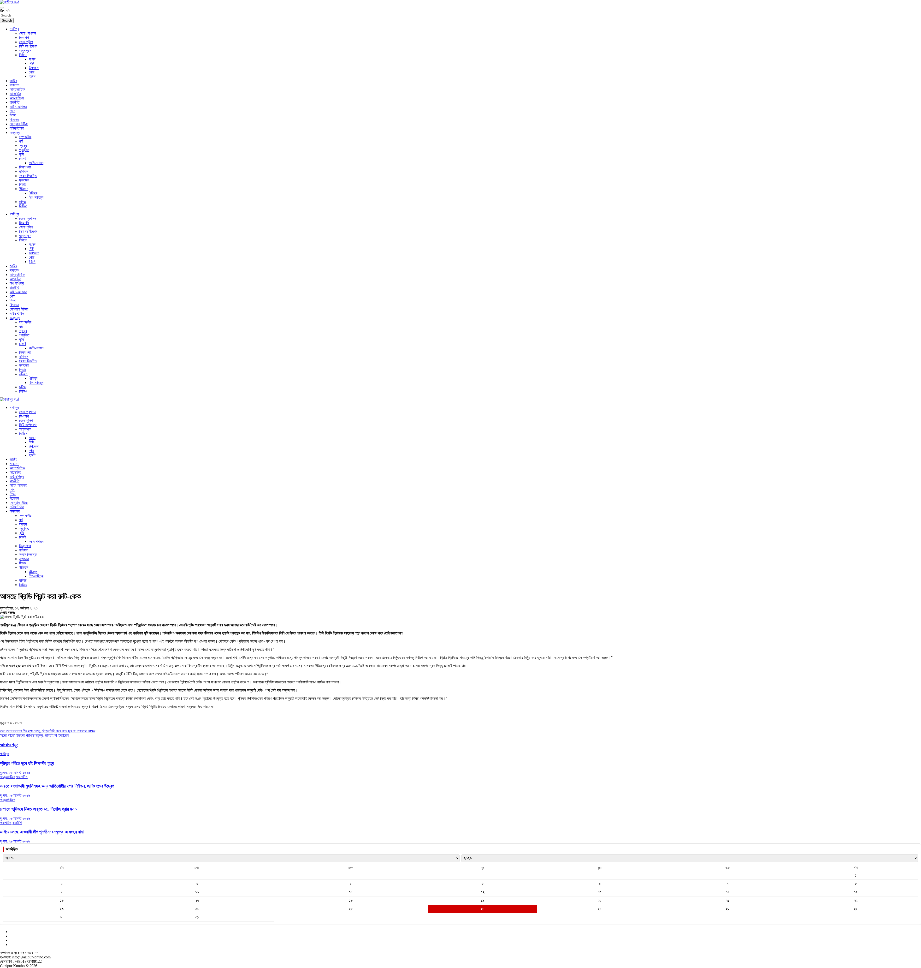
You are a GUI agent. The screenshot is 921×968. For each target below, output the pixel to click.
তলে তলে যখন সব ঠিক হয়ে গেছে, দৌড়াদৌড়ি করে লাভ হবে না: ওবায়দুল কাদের (47, 731)
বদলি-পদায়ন (36, 163)
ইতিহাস (23, 189)
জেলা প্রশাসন (27, 33)
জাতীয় (13, 81)
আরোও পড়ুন (9, 744)
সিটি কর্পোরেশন (28, 46)
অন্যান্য (15, 133)
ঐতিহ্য (33, 193)
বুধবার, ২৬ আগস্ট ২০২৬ (15, 773)
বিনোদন (14, 120)
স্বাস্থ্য (23, 145)
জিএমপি (24, 38)
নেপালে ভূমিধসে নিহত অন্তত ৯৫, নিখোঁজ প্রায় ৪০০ (38, 809)
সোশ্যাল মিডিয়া (19, 124)
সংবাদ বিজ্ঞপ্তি (28, 176)
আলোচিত (15, 94)
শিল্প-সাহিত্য (36, 197)
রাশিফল (23, 171)
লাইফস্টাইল (17, 128)
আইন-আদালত (18, 107)
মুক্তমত (24, 180)
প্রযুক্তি (24, 150)
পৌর (31, 72)
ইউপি (32, 76)
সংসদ (32, 59)
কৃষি (21, 154)
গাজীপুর (14, 29)
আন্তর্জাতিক (17, 89)
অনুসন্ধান (25, 50)
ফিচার (22, 184)
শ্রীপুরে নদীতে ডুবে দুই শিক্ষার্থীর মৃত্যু (27, 763)
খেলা (12, 111)
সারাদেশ (14, 85)
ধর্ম (21, 141)
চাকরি (22, 158)
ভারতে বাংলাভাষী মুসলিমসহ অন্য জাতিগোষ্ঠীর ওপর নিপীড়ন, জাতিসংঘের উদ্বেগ (57, 786)
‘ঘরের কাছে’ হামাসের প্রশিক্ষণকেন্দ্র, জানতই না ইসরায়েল (34, 735)
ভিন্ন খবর (25, 167)
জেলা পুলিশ (26, 42)
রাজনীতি (14, 102)
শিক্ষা (13, 115)
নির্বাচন (23, 55)
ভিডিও (23, 206)
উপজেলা (34, 68)
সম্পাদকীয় (25, 137)
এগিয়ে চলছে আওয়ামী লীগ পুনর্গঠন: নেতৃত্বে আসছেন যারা (42, 831)
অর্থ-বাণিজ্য (17, 98)
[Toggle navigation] (2, 7)
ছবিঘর (22, 202)
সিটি (31, 63)
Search (5, 11)
